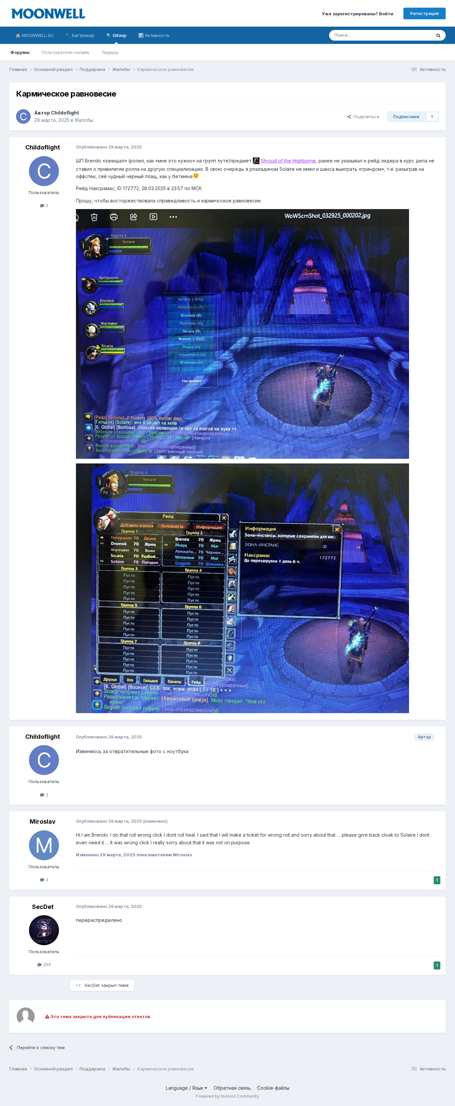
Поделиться (365, 116)
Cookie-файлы (273, 1088)
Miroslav (43, 821)
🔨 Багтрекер (79, 35)
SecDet (43, 906)
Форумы (20, 52)
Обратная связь (232, 1088)
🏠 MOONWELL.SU (34, 35)
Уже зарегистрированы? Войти (357, 13)
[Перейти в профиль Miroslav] (44, 845)
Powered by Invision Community (227, 1096)
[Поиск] (438, 35)
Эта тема (413, 35)
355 (46, 964)
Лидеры (109, 52)
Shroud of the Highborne (288, 160)
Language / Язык (185, 1088)
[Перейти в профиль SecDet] (44, 930)
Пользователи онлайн (65, 52)
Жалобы (84, 120)
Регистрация (424, 13)
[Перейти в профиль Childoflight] (23, 116)
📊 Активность (154, 35)
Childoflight (65, 113)
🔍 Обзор (116, 35)
